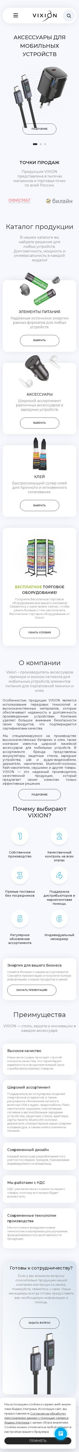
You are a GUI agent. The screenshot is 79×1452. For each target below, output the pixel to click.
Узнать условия (39, 632)
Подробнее (39, 128)
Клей (39, 477)
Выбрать (39, 340)
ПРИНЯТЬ (38, 1441)
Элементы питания (39, 312)
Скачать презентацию (31, 990)
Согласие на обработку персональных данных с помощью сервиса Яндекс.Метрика (36, 1418)
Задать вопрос (39, 1322)
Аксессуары (40, 394)
